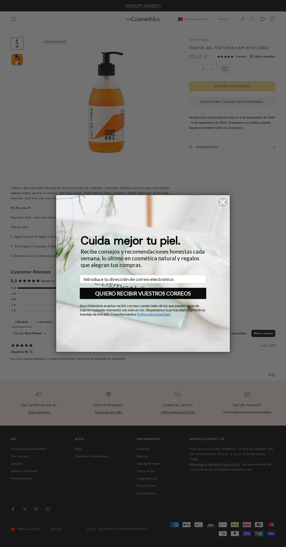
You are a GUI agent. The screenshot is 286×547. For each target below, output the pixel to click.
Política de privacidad (153, 314)
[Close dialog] (222, 202)
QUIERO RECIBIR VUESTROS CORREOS (143, 293)
